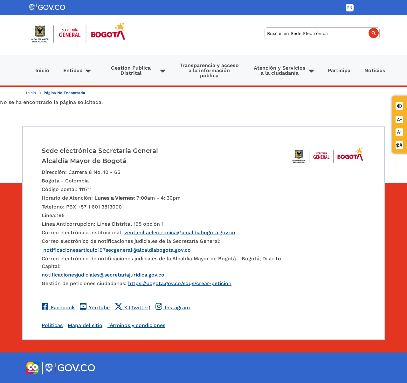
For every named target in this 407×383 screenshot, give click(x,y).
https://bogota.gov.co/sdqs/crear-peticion (179, 283)
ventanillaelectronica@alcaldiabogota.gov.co (179, 232)
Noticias (374, 70)
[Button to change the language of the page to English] (350, 7)
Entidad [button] (73, 70)
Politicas (52, 325)
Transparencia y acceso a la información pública (209, 70)
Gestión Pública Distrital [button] (131, 70)
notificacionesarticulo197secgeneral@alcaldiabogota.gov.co (116, 250)
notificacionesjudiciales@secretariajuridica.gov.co (103, 275)
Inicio (42, 70)
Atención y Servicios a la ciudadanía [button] (280, 70)
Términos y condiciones (136, 325)
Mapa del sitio (85, 325)
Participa (339, 70)
